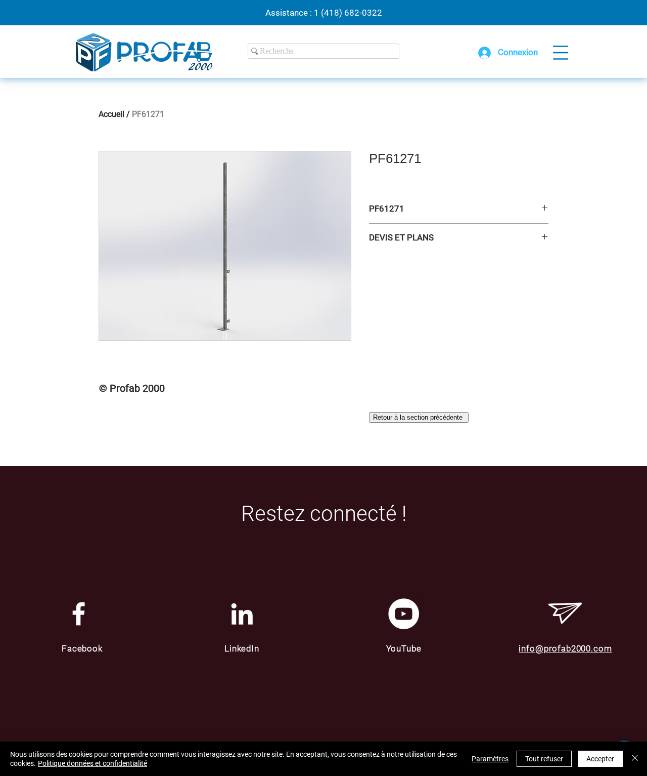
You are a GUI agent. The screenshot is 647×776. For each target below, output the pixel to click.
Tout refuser (544, 759)
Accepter (600, 759)
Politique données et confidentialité (92, 763)
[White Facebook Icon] (78, 613)
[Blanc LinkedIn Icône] (241, 613)
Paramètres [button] (490, 759)
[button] (560, 52)
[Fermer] (635, 759)
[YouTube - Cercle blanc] (403, 613)
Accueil (111, 114)
